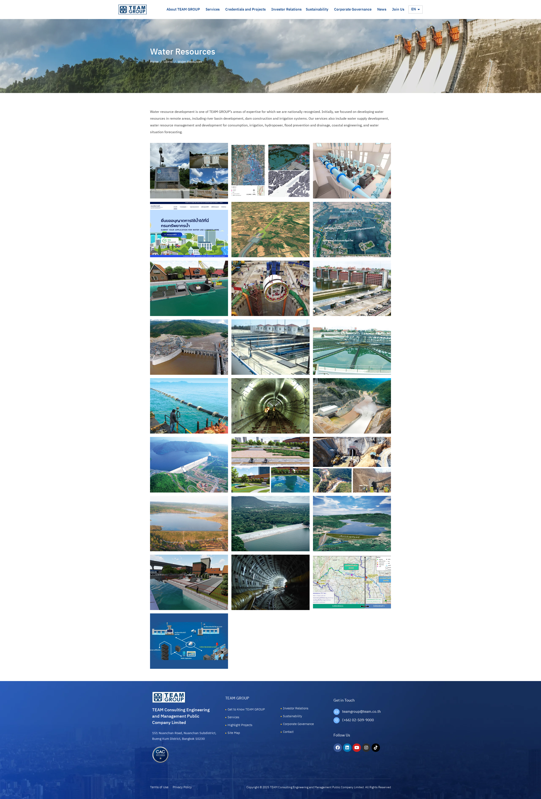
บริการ (168, 62)
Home (154, 62)
